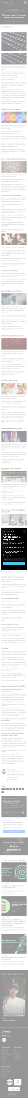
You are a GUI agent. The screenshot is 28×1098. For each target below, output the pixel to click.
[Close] (24, 531)
